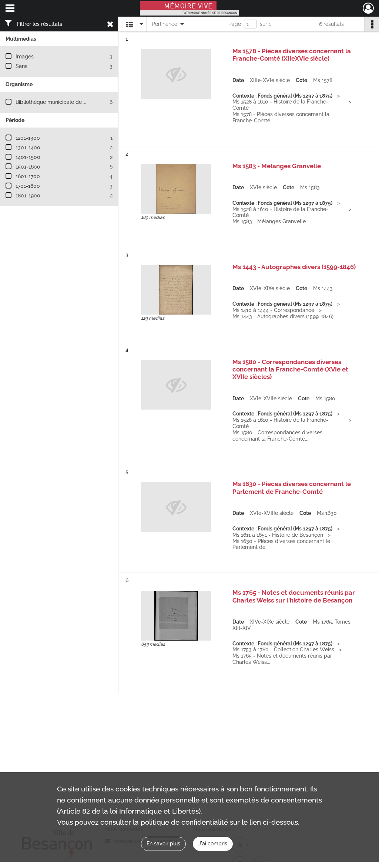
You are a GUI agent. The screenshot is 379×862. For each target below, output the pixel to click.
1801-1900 (28, 195)
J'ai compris (212, 843)
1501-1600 (28, 167)
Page (234, 24)
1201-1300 (28, 138)
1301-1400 (28, 147)
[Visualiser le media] (176, 189)
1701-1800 (28, 186)
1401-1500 (28, 157)
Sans (21, 66)
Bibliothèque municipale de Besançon (61, 102)
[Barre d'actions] (371, 24)
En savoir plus (163, 843)
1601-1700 (28, 176)
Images (25, 57)
